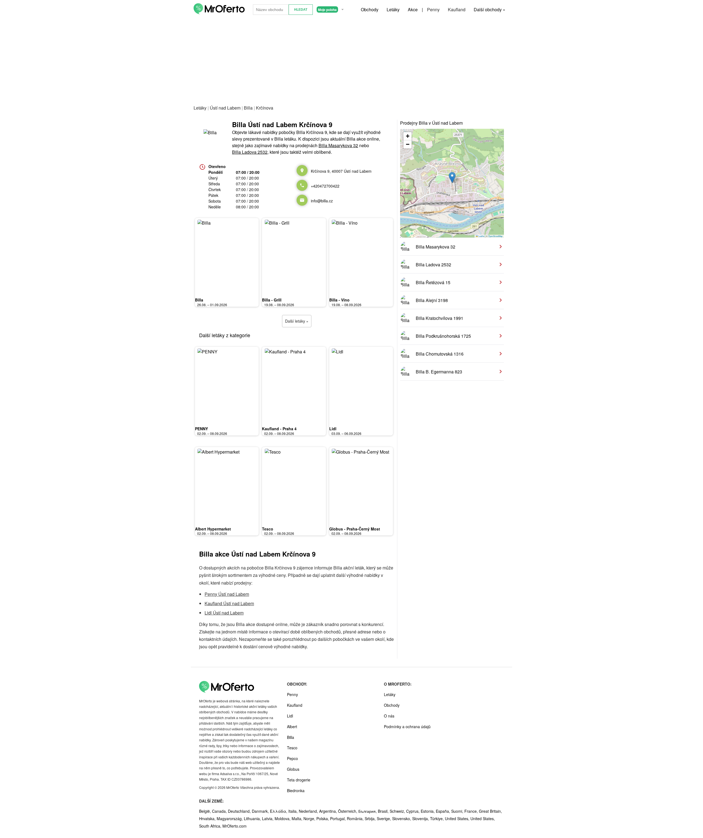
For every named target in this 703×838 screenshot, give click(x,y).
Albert (292, 726)
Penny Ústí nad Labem (227, 594)
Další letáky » (296, 321)
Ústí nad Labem (225, 108)
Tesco (267, 529)
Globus (293, 769)
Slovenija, (421, 818)
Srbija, (371, 818)
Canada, (220, 811)
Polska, (323, 818)
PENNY (201, 428)
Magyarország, (230, 818)
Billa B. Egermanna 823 (439, 371)
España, (443, 811)
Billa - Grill (271, 300)
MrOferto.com (234, 826)
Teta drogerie (298, 780)
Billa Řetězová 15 (433, 282)
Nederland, (309, 811)
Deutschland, (240, 811)
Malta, (297, 818)
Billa (248, 108)
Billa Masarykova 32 (338, 145)
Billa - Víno (339, 300)
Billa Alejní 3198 (432, 300)
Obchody (369, 9)
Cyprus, (413, 811)
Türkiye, (437, 818)
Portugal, (338, 818)
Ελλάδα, (279, 811)
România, (356, 818)
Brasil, (384, 811)
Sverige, (384, 818)
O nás (389, 716)
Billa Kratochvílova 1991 (439, 318)
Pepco (292, 758)
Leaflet (481, 236)
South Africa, (210, 826)
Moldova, (283, 818)
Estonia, (428, 811)
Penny (433, 9)
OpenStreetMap (495, 236)
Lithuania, (253, 818)
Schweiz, (398, 811)
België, (205, 811)
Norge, (309, 818)
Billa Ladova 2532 (249, 152)
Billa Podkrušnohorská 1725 (443, 336)
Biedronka (296, 790)
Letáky (393, 9)
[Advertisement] (351, 60)
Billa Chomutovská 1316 (440, 354)
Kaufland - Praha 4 (279, 428)
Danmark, (261, 811)
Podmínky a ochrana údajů (407, 726)
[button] (452, 177)
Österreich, (348, 811)
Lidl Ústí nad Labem (224, 613)
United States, (457, 818)
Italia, (293, 811)
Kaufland (456, 9)
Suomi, (457, 811)
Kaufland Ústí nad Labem (229, 603)
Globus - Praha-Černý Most (354, 529)
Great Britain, (490, 811)
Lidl (332, 428)
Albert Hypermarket (213, 529)
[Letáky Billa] (213, 138)
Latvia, (268, 818)
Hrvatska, (208, 818)
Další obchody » (489, 9)
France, (471, 811)
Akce (413, 9)
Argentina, (328, 811)
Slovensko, (402, 818)
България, (368, 811)
